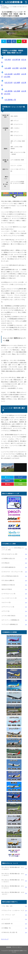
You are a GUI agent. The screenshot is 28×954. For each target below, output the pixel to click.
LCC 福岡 (17, 82)
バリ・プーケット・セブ (8, 914)
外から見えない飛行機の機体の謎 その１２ (13, 874)
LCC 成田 (8, 68)
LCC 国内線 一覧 (10, 99)
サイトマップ (4, 939)
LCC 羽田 (15, 68)
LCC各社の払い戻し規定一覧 (9, 932)
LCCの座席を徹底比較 (8, 567)
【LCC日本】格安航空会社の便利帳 (15, 950)
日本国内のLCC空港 (8, 585)
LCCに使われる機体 (8, 580)
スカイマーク (6, 602)
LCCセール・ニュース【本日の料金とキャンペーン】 (13, 548)
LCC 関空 (17, 74)
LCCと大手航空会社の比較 (10, 576)
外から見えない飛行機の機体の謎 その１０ (13, 887)
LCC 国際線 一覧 (6, 928)
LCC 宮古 (7, 94)
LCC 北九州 (8, 82)
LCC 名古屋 (8, 74)
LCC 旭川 (8, 59)
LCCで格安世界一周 (7, 923)
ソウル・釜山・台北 (7, 906)
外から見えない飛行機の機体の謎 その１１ (13, 880)
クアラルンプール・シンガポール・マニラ (13, 910)
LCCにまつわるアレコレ (9, 554)
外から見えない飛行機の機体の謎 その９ (13, 893)
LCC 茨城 (23, 68)
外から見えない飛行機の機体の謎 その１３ (13, 868)
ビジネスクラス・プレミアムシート (12, 571)
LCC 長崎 (17, 91)
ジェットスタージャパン (9, 598)
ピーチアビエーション (8, 593)
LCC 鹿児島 (8, 91)
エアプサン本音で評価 (8, 615)
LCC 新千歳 (16, 59)
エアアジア (5, 611)
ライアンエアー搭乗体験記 (10, 624)
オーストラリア (6, 919)
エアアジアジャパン (8, 606)
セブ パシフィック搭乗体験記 (10, 620)
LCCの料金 (5, 563)
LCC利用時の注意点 (8, 558)
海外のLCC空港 (7, 589)
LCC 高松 (7, 76)
